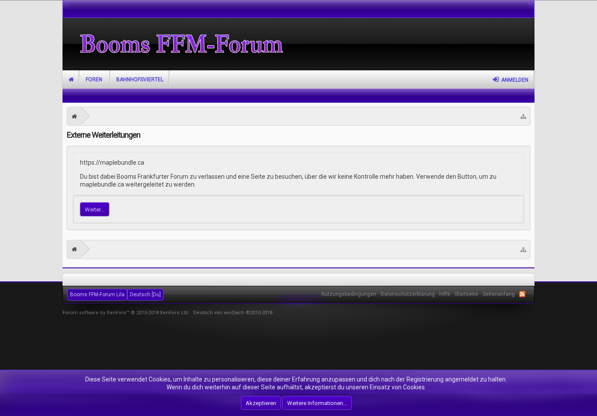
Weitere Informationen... (317, 403)
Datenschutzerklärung (408, 294)
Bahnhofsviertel (139, 79)
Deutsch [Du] (145, 294)
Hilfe (444, 294)
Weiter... (94, 209)
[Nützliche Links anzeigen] (523, 116)
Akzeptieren (261, 403)
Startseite (71, 79)
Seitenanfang (498, 294)
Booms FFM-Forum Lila (97, 294)
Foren (94, 79)
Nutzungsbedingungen (348, 294)
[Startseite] (74, 116)
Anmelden (514, 80)
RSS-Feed (522, 294)
